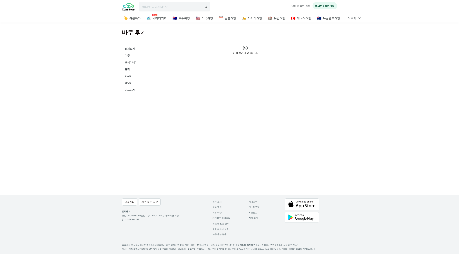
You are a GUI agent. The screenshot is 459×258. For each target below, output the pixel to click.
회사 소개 (217, 201)
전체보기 (130, 48)
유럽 (127, 69)
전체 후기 (253, 218)
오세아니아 (131, 62)
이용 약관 (217, 212)
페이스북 (253, 201)
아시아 (128, 75)
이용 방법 (217, 207)
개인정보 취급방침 (221, 218)
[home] (128, 7)
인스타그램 (254, 207)
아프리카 (130, 89)
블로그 (253, 212)
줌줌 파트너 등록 (300, 5)
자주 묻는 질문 (219, 234)
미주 (127, 55)
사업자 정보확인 (247, 245)
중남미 (128, 82)
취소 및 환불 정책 (220, 223)
